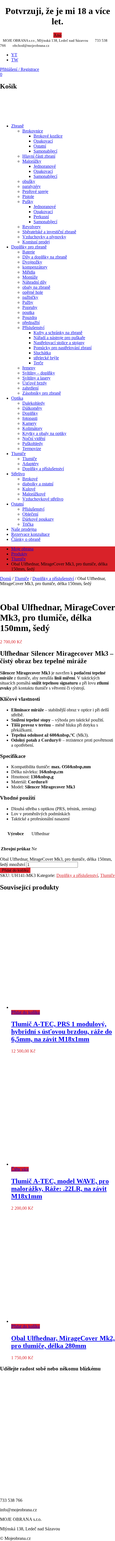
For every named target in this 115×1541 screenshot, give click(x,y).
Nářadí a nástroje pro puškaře (59, 337)
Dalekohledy (33, 403)
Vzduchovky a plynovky (44, 236)
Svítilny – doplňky (38, 373)
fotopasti (29, 418)
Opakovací (43, 141)
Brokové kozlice (48, 136)
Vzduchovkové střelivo (42, 499)
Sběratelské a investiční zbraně (49, 231)
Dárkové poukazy (38, 519)
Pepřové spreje (35, 191)
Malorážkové (33, 494)
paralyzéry (31, 186)
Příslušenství (33, 327)
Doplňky (30, 413)
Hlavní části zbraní (38, 156)
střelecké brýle (46, 357)
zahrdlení (30, 388)
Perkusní (41, 216)
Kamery (29, 423)
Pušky (27, 201)
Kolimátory (32, 428)
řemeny (28, 368)
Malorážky (31, 161)
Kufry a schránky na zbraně (57, 332)
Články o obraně (25, 539)
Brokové (30, 478)
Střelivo (18, 473)
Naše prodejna (24, 529)
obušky (28, 181)
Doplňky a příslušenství (43, 468)
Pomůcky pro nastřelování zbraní (62, 347)
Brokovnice (32, 131)
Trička (27, 524)
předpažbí (31, 322)
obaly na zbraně (36, 287)
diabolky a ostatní (37, 483)
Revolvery (31, 226)
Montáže (30, 277)
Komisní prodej (36, 241)
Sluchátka (42, 352)
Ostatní (39, 146)
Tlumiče (18, 453)
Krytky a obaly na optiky (44, 433)
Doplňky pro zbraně (29, 247)
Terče (38, 362)
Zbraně (17, 126)
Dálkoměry (32, 408)
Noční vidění (33, 438)
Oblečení (30, 514)
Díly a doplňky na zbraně (44, 257)
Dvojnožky (32, 262)
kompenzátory (34, 267)
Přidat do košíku (15, 870)
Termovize (31, 448)
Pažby (27, 302)
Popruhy (29, 307)
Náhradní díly (34, 282)
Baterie (28, 252)
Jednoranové (44, 166)
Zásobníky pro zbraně (41, 393)
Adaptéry (30, 463)
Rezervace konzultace (30, 534)
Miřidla (28, 272)
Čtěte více (20, 1169)
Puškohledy (32, 443)
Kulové (28, 488)
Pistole (28, 196)
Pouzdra (29, 317)
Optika (17, 398)
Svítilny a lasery (36, 378)
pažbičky (30, 297)
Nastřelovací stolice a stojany (59, 342)
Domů (5, 578)
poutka (28, 312)
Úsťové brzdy (34, 383)
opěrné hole (32, 292)
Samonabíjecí (45, 151)
